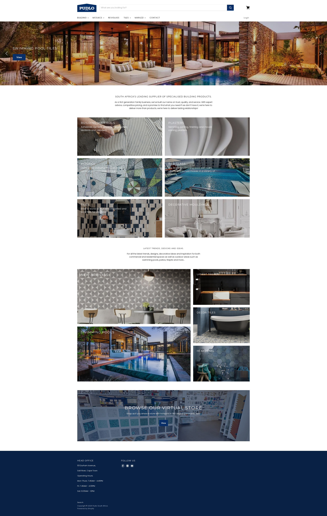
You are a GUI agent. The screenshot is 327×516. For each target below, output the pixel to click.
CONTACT (155, 17)
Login (246, 17)
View (78, 57)
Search (80, 502)
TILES (126, 17)
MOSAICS (98, 17)
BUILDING (82, 17)
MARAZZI (139, 17)
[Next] (320, 53)
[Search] (230, 8)
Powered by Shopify (85, 508)
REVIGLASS (113, 17)
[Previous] (7, 53)
